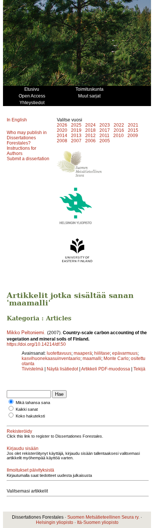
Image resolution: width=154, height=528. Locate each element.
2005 (104, 140)
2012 (90, 135)
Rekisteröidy (19, 431)
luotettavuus (59, 353)
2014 (62, 135)
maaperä (83, 353)
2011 (104, 135)
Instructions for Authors (21, 151)
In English (17, 119)
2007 (76, 140)
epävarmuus (125, 353)
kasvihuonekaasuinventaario (51, 358)
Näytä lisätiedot (63, 369)
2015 (133, 130)
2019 (76, 130)
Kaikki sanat (27, 409)
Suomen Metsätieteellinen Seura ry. (103, 517)
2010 (118, 135)
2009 (132, 135)
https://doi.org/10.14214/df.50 (36, 344)
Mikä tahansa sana (33, 402)
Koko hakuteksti (30, 416)
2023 (104, 125)
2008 (62, 140)
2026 (62, 125)
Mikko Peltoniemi (25, 332)
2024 (90, 125)
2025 (76, 125)
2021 (133, 125)
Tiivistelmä (32, 369)
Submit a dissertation (28, 158)
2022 (119, 125)
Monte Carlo (116, 358)
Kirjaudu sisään (22, 448)
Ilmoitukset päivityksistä (30, 470)
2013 (76, 135)
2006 (90, 140)
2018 (90, 130)
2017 (104, 130)
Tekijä (139, 369)
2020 (62, 130)
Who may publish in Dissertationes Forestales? (27, 138)
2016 (119, 130)
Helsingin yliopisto (54, 522)
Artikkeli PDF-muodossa (105, 369)
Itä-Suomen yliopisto (97, 522)
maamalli (92, 358)
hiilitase (102, 353)
